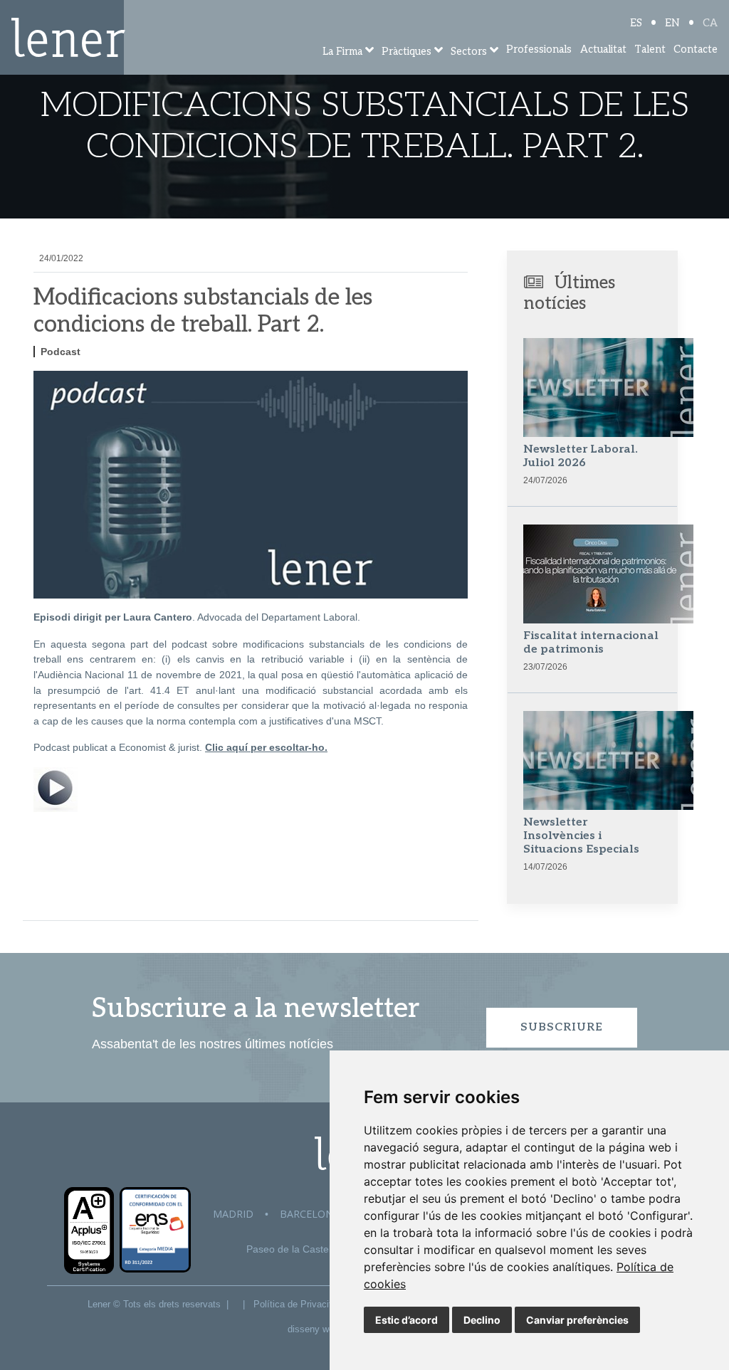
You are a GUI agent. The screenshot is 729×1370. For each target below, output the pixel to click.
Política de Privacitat (296, 1304)
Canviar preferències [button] (577, 1320)
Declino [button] (481, 1320)
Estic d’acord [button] (406, 1320)
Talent (650, 49)
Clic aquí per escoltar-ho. (266, 747)
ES (636, 23)
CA (710, 23)
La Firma (342, 52)
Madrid (233, 1214)
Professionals (539, 49)
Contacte (695, 49)
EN (672, 23)
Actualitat (603, 49)
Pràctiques (406, 52)
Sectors (469, 52)
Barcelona (310, 1214)
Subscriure (561, 1027)
